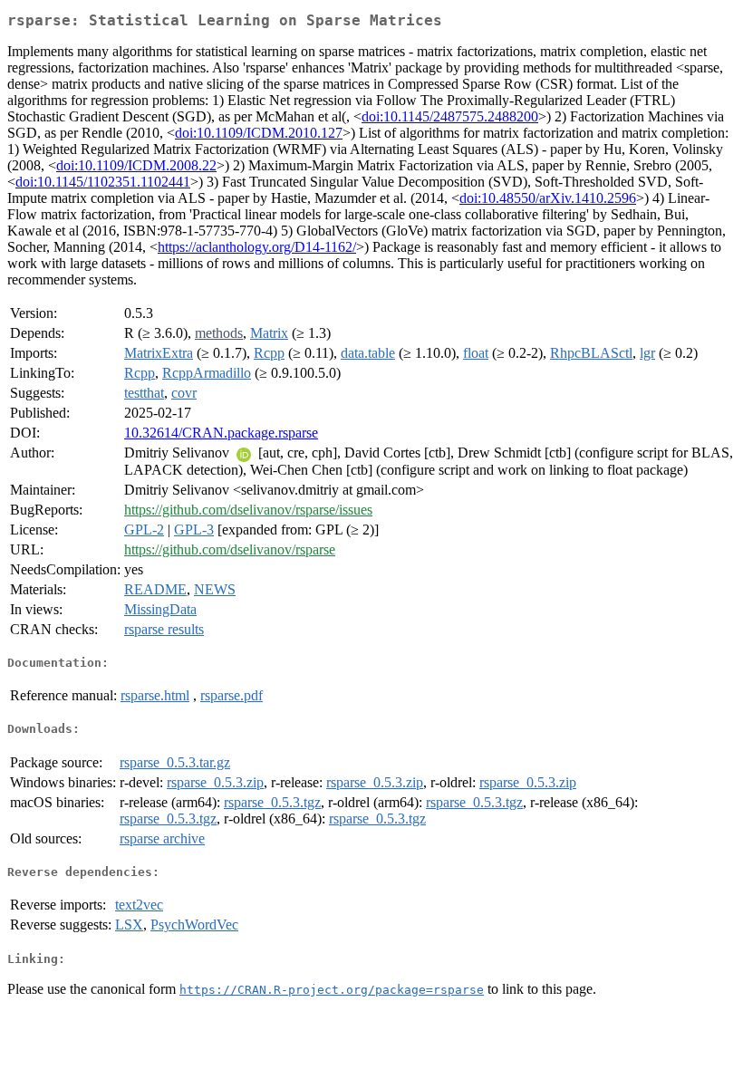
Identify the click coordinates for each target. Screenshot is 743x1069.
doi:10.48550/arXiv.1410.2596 (547, 198)
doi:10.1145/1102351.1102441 (102, 181)
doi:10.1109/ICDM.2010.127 (259, 132)
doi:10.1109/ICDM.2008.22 (136, 165)
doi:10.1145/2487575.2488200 (450, 116)
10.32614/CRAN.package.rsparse (221, 432)
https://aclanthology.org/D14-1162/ (257, 247)
